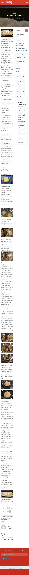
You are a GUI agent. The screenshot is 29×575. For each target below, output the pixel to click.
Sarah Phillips (22, 18)
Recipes (14, 13)
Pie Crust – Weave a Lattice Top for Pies (21, 49)
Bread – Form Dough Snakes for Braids (22, 54)
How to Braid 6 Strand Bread (20, 44)
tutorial (2, 521)
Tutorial (18, 71)
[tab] (17, 76)
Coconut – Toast (20, 58)
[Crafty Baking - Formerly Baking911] (6, 2)
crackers (7, 519)
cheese (3, 519)
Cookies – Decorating (19, 40)
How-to (18, 66)
